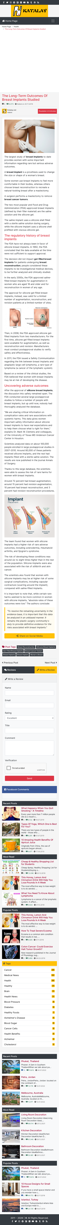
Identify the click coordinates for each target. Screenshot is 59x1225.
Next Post (50, 662)
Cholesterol (29, 1044)
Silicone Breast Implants (46, 647)
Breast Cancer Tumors (33, 651)
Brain (29, 991)
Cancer (29, 970)
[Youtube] (24, 2)
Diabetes (29, 1007)
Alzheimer (29, 1039)
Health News (29, 996)
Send (29, 778)
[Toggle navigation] (53, 21)
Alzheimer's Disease (29, 1017)
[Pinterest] (14, 2)
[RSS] (38, 2)
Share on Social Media (31, 635)
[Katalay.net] (29, 10)
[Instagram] (10, 2)
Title (7, 725)
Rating (8, 712)
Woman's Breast (36, 655)
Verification (11, 760)
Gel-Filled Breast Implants (13, 651)
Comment (10, 738)
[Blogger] (28, 2)
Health (29, 980)
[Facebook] (3, 2)
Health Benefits (29, 1033)
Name (8, 687)
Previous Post (10, 662)
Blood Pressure (29, 1001)
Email (8, 700)
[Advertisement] (29, 61)
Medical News (29, 975)
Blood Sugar (29, 1023)
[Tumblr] (31, 2)
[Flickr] (21, 2)
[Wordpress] (34, 2)
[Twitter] (7, 2)
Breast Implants (9, 655)
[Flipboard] (17, 2)
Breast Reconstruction (26, 647)
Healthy (29, 985)
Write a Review (47, 669)
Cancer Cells (29, 1028)
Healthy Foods (29, 1012)
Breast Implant (22, 655)
